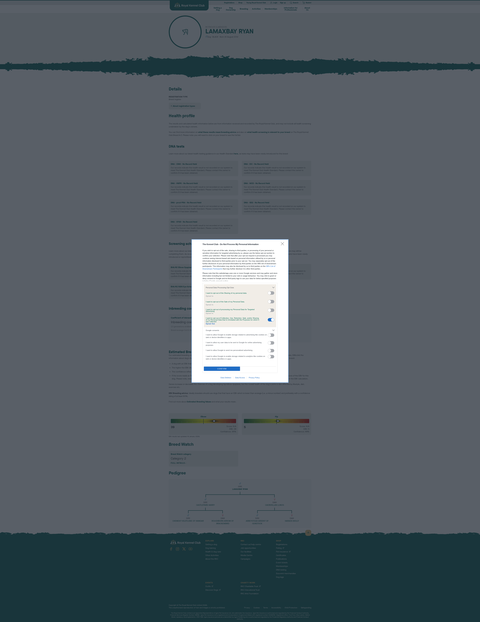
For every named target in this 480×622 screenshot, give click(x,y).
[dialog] (240, 311)
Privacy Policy (254, 378)
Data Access (240, 378)
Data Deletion (225, 378)
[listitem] (240, 287)
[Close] (283, 244)
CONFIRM (222, 369)
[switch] (271, 293)
